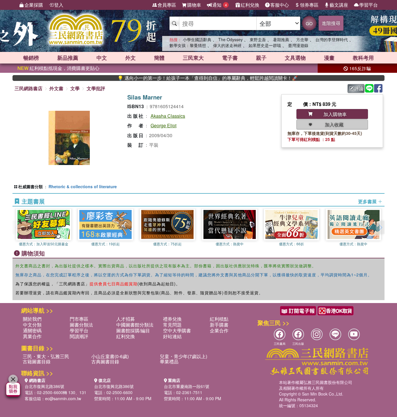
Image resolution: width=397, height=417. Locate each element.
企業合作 (219, 330)
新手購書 (219, 324)
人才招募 (125, 319)
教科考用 (363, 57)
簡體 (159, 57)
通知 (219, 4)
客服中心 (279, 4)
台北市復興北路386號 (44, 386)
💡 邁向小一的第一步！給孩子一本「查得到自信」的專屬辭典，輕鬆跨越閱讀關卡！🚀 (196, 78)
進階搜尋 (331, 23)
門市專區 (79, 319)
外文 (130, 57)
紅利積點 (219, 319)
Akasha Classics (168, 116)
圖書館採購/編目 (133, 330)
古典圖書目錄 (105, 361)
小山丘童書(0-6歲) (110, 356)
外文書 (56, 88)
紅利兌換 (250, 4)
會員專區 (167, 4)
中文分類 (32, 324)
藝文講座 (339, 4)
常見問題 (172, 324)
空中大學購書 (177, 330)
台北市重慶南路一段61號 (186, 386)
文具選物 (295, 57)
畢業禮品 (169, 361)
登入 (58, 4)
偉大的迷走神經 (227, 45)
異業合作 (32, 336)
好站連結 (172, 336)
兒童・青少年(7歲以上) (183, 356)
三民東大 (193, 57)
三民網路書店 (28, 88)
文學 (75, 88)
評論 (359, 88)
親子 (261, 57)
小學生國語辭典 (197, 39)
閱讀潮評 (79, 336)
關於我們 (32, 319)
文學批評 (96, 88)
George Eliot (163, 125)
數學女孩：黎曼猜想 (187, 45)
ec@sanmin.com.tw (63, 398)
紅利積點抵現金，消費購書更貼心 (58, 68)
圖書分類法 (81, 324)
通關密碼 (32, 330)
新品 (67, 57)
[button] (380, 227)
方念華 (302, 39)
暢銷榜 (31, 57)
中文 (101, 57)
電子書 (230, 57)
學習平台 (368, 4)
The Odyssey (230, 39)
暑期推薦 (281, 39)
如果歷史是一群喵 (264, 45)
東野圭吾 (258, 39)
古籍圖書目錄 (37, 361)
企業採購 (33, 4)
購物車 (194, 4)
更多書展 (368, 201)
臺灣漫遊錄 (298, 45)
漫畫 (329, 57)
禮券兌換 (172, 319)
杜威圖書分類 (30, 186)
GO (309, 23)
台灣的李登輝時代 (331, 39)
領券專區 (309, 4)
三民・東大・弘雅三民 (46, 356)
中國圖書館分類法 (134, 324)
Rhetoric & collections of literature (83, 186)
